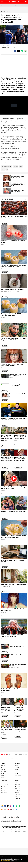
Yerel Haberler (18, 775)
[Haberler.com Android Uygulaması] (10, 817)
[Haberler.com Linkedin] (14, 806)
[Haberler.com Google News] (2, 806)
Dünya (2, 777)
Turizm (16, 771)
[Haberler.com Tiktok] (11, 809)
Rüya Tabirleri (4, 790)
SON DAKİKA (4, 5)
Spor (8, 11)
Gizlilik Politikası (18, 784)
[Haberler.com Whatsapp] (16, 806)
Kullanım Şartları (18, 782)
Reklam (8, 758)
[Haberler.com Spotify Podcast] (19, 806)
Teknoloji (17, 767)
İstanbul (20, 166)
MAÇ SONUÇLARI (14, 5)
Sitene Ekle (17, 798)
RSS (16, 796)
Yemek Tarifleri (4, 792)
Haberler (3, 763)
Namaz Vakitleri (4, 784)
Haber (9, 829)
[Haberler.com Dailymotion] (16, 809)
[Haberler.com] (5, 754)
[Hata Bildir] (13, 831)
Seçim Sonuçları (4, 786)
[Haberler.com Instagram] (11, 806)
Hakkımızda (3, 758)
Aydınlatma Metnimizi (5, 860)
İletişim (12, 758)
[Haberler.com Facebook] (5, 806)
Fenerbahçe (15, 166)
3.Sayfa (2, 775)
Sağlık (16, 765)
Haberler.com (4, 780)
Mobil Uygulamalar (19, 794)
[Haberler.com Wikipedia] (5, 809)
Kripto (2, 773)
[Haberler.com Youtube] (8, 809)
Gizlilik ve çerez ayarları (6, 831)
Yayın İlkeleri (22, 758)
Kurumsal (17, 780)
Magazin (3, 769)
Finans (16, 769)
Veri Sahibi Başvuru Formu (20, 790)
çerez (24, 856)
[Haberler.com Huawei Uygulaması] (17, 817)
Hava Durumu (4, 782)
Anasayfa (3, 11)
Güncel (3, 169)
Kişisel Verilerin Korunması (20, 788)
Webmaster (17, 792)
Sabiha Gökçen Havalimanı (6, 166)
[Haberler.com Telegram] (14, 809)
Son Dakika (3, 771)
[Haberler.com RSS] (2, 809)
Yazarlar (16, 773)
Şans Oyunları (4, 788)
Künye (17, 758)
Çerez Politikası (18, 786)
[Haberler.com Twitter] (8, 806)
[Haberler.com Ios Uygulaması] (4, 817)
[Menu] (2, 1)
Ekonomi (3, 765)
